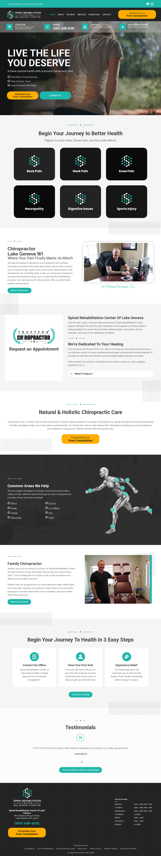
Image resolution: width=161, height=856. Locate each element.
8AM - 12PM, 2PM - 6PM (143, 804)
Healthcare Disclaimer (65, 849)
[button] (110, 374)
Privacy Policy (95, 849)
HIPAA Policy (82, 849)
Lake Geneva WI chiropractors (35, 280)
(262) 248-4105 (26, 823)
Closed (137, 814)
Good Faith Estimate (128, 849)
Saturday (119, 821)
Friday (117, 818)
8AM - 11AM (138, 818)
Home (52, 14)
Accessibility (30, 849)
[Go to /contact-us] (34, 667)
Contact (106, 14)
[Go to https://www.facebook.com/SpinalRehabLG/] (147, 4)
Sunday (118, 824)
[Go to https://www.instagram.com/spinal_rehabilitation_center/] (152, 4)
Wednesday (120, 811)
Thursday (119, 814)
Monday (118, 804)
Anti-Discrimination (45, 849)
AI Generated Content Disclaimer (80, 853)
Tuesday (119, 808)
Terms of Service (111, 849)
